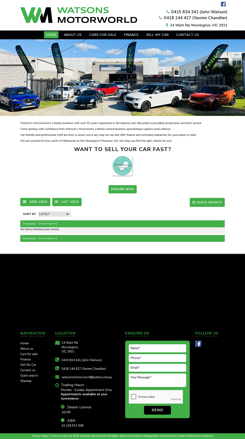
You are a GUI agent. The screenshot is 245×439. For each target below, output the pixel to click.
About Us (73, 35)
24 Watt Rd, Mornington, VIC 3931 (198, 25)
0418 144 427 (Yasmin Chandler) (195, 18)
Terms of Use (59, 436)
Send (157, 410)
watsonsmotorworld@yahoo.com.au (86, 377)
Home (51, 35)
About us (26, 349)
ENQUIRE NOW (122, 189)
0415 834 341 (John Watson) (199, 12)
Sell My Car (157, 35)
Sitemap (25, 381)
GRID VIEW (38, 202)
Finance (131, 35)
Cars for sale (28, 354)
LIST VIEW (69, 202)
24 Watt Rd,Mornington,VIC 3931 (70, 347)
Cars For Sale (102, 35)
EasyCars (207, 436)
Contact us (187, 35)
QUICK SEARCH (209, 202)
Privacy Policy (40, 436)
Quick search (29, 376)
